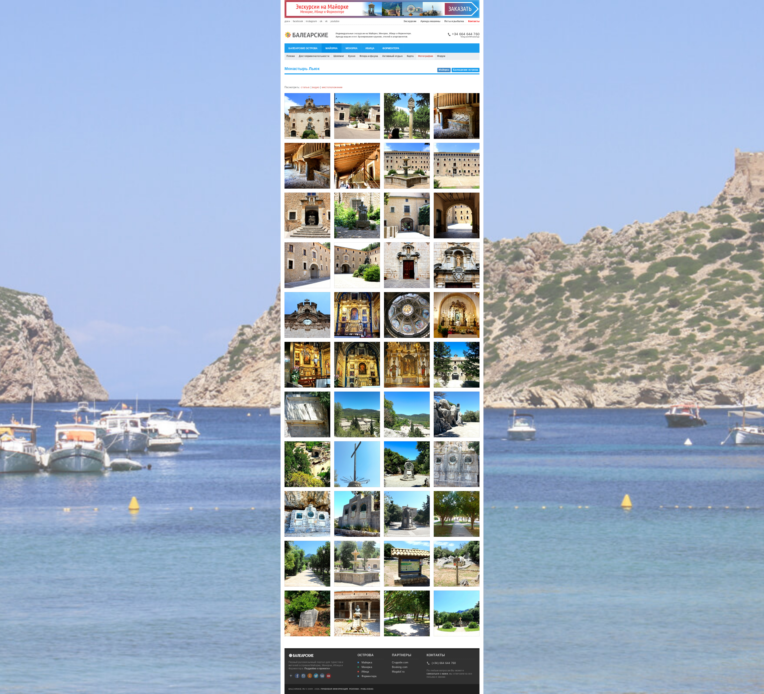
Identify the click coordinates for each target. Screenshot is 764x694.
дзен (287, 21)
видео (315, 87)
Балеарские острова (303, 48)
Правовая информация (334, 689)
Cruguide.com (400, 662)
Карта (410, 56)
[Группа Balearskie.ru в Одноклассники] (309, 675)
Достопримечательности (314, 56)
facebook (298, 21)
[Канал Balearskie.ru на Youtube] (328, 675)
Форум (441, 56)
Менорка (352, 48)
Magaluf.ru (398, 671)
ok (321, 21)
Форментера (390, 48)
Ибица (369, 48)
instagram (311, 21)
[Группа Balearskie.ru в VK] (322, 675)
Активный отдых (392, 56)
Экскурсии (409, 21)
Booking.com (399, 667)
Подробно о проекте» (317, 668)
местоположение (332, 87)
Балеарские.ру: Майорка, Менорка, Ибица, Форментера (308, 35)
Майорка (331, 48)
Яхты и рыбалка (454, 21)
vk (326, 21)
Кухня (351, 56)
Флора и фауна (369, 56)
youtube (334, 21)
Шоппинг (338, 56)
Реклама (354, 689)
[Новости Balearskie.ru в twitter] (316, 675)
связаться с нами (437, 673)
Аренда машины (430, 21)
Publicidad (367, 689)
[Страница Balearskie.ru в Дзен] (290, 675)
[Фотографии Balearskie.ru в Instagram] (303, 675)
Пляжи (290, 56)
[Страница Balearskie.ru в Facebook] (297, 675)
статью (305, 87)
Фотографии (425, 56)
